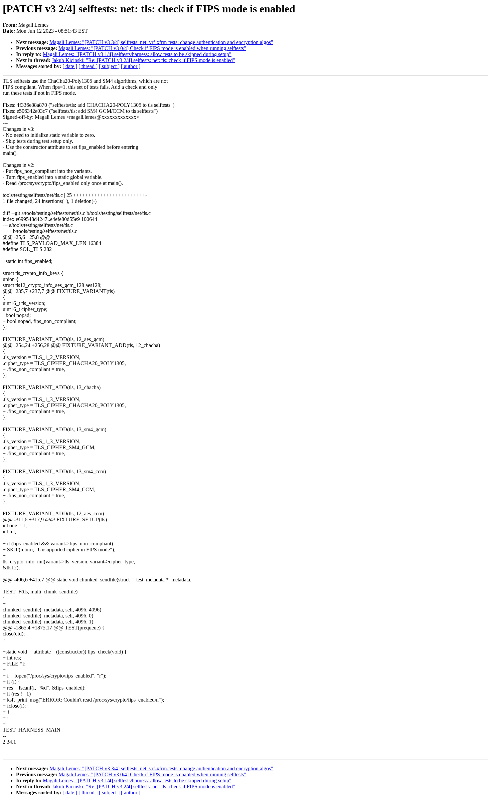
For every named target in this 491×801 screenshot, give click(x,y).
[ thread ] (88, 66)
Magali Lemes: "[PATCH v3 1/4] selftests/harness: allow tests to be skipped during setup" (137, 54)
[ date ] (69, 66)
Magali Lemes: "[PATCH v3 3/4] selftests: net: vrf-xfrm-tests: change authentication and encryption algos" (161, 42)
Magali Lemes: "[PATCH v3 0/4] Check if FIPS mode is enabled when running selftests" (152, 48)
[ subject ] (109, 66)
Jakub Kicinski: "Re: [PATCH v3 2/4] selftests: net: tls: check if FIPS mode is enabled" (143, 60)
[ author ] (130, 66)
